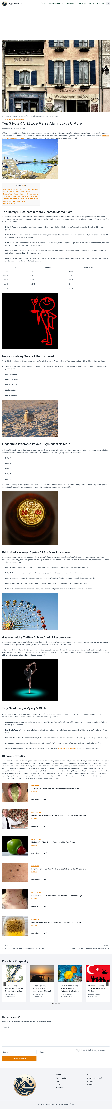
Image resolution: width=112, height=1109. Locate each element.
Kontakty (100, 3)
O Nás (91, 3)
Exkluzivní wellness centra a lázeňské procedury (20, 196)
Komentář (7, 1027)
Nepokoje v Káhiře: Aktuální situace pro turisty (96, 988)
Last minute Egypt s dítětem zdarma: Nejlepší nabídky (90, 946)
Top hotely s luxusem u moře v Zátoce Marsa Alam (21, 189)
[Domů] (2, 116)
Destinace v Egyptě (8, 119)
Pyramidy (82, 3)
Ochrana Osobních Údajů (64, 1104)
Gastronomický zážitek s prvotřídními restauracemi (21, 199)
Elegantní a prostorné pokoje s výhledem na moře (20, 194)
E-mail (43, 1052)
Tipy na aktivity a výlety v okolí (14, 201)
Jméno (6, 1052)
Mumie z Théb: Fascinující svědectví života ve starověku (14, 988)
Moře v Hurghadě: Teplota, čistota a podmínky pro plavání (23, 946)
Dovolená (90, 1081)
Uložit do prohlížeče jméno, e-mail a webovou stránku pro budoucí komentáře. (91, 1051)
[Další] (107, 984)
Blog (57, 1081)
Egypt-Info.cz (8, 128)
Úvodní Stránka (61, 1078)
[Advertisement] (56, 20)
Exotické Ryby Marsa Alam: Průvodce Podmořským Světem (70, 988)
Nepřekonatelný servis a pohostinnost (16, 191)
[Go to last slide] (5, 984)
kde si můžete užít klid (66, 748)
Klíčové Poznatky (9, 203)
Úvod (43, 3)
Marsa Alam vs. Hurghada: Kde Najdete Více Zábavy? (42, 988)
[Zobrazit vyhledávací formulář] (108, 3)
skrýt (23, 185)
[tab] (52, 1003)
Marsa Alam (20, 119)
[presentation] (14, 973)
